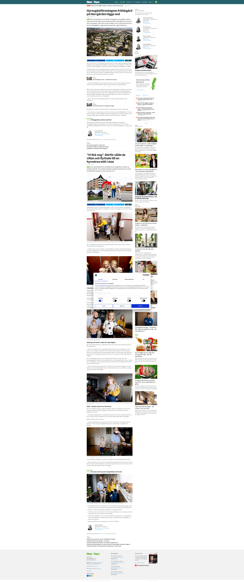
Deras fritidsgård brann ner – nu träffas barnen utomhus (105, 79)
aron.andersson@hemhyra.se (117, 573)
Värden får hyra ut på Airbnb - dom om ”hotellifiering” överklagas (101, 539)
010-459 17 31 (148, 32)
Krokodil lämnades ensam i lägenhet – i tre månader (98, 540)
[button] (122, 2)
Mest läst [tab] (138, 95)
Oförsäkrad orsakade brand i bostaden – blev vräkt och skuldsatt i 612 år (102, 542)
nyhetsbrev (98, 568)
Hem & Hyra (94, 566)
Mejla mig (147, 22)
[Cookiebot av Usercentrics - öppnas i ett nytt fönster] (143, 275)
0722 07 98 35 (148, 40)
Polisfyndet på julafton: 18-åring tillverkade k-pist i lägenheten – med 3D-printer (104, 546)
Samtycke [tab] (100, 279)
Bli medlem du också (139, 562)
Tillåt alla (140, 305)
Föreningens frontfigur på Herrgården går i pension (98, 146)
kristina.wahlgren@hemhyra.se (103, 134)
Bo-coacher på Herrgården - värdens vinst (96, 145)
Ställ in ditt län (140, 89)
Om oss (150, 580)
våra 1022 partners (102, 285)
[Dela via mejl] (128, 60)
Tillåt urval (122, 305)
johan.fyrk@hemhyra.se (116, 568)
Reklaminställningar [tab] (129, 279)
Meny (150, 2)
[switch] (115, 301)
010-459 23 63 (99, 135)
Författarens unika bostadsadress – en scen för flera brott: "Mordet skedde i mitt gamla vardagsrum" (109, 544)
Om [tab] (143, 279)
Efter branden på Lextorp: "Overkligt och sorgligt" (103, 105)
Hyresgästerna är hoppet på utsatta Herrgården (97, 148)
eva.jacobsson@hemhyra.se (117, 557)
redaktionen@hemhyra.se (97, 562)
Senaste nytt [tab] (145, 95)
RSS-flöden (89, 571)
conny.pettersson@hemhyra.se (118, 562)
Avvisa (103, 305)
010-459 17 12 (148, 23)
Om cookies (155, 580)
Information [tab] (114, 279)
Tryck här (102, 139)
